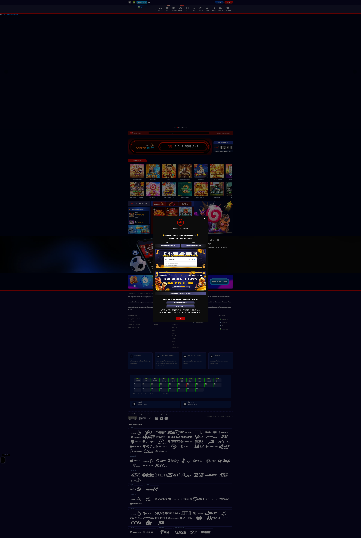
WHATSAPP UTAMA (180, 303)
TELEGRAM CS (180, 306)
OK (180, 319)
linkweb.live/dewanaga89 (168, 245)
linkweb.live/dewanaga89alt (193, 245)
